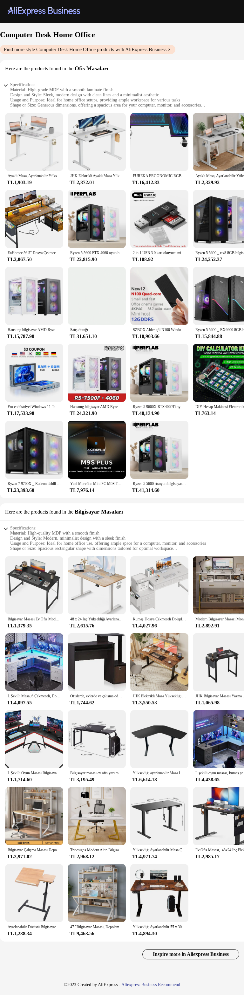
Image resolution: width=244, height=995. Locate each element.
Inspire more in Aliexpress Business (191, 954)
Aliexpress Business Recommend (150, 984)
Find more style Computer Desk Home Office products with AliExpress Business (85, 49)
